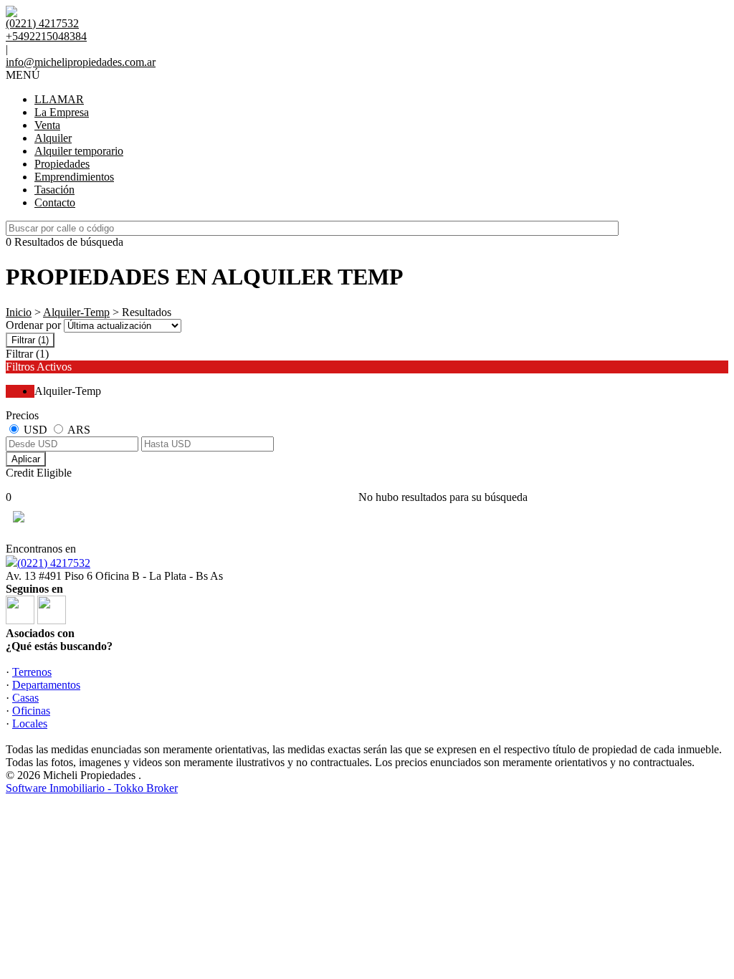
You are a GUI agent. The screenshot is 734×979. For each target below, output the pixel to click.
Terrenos (32, 672)
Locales (29, 723)
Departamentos (46, 685)
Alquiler (53, 138)
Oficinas (31, 711)
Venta (47, 125)
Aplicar (25, 459)
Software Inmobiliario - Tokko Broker (92, 788)
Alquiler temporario (78, 151)
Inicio (19, 312)
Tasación (54, 189)
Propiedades (62, 164)
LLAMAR (59, 99)
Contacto (54, 202)
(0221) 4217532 (53, 563)
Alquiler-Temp (76, 312)
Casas (25, 698)
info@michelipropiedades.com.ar (81, 62)
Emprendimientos (74, 177)
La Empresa (61, 112)
